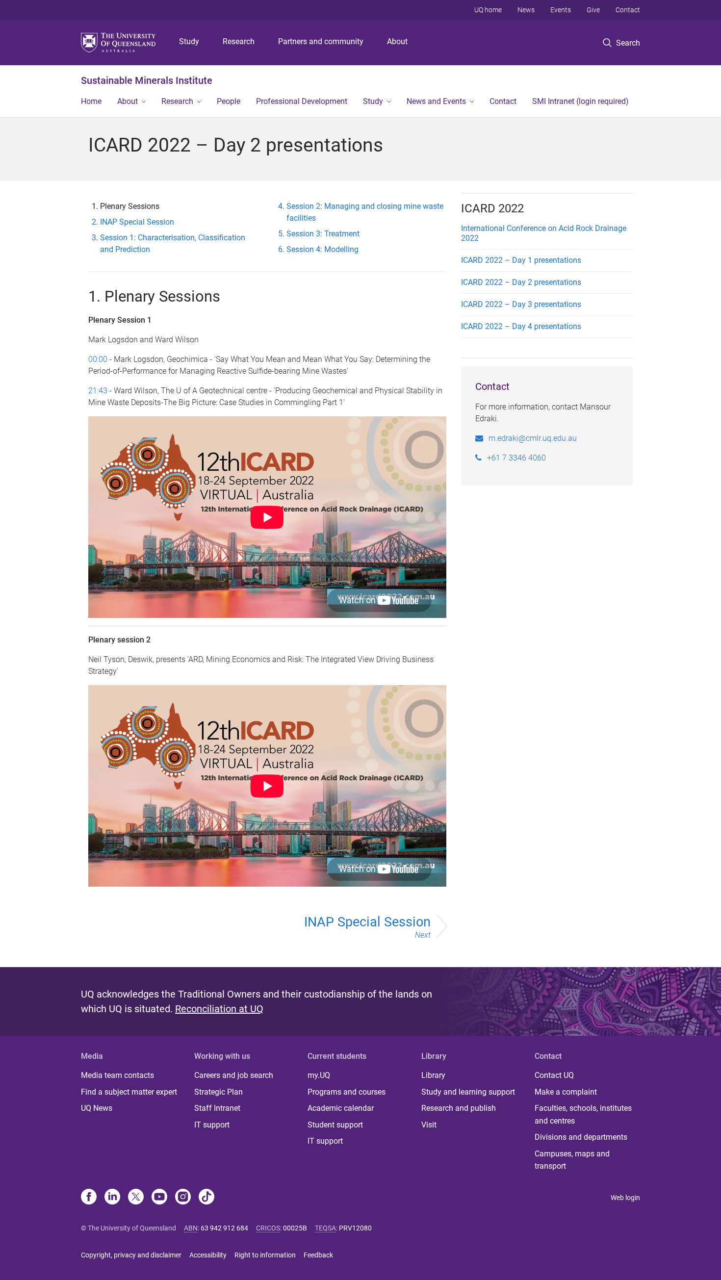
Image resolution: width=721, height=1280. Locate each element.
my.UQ (319, 1075)
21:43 (97, 390)
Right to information (265, 1255)
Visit (429, 1124)
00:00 (97, 359)
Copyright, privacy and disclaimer (131, 1255)
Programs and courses (347, 1092)
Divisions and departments (581, 1137)
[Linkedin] (112, 1197)
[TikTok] (206, 1197)
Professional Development (301, 101)
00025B (295, 1228)
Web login (625, 1198)
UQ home (488, 10)
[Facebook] (89, 1197)
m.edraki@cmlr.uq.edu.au (533, 438)
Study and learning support (468, 1092)
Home (91, 101)
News (526, 10)
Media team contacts (117, 1075)
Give (593, 10)
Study (189, 41)
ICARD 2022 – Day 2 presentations (521, 282)
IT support (212, 1124)
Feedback (318, 1255)
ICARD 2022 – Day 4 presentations (521, 326)
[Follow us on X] (136, 1197)
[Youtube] (159, 1197)
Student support (335, 1124)
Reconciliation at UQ (219, 1009)
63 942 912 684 (224, 1228)
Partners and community (320, 41)
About (397, 41)
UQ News (96, 1108)
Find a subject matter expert (129, 1092)
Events (560, 10)
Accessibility (208, 1255)
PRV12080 (355, 1228)
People (228, 101)
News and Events (436, 101)
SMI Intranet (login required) (580, 101)
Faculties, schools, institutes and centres (583, 1114)
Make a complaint (566, 1092)
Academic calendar (341, 1108)
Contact (628, 10)
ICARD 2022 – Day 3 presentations (521, 304)
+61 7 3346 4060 (516, 457)
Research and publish (458, 1108)
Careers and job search (233, 1075)
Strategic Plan (218, 1092)
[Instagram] (183, 1197)
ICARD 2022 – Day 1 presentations (521, 260)
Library (433, 1075)
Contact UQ (554, 1075)
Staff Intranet (217, 1108)
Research (239, 41)
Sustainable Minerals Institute (146, 80)
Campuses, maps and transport (572, 1160)
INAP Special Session (367, 927)
